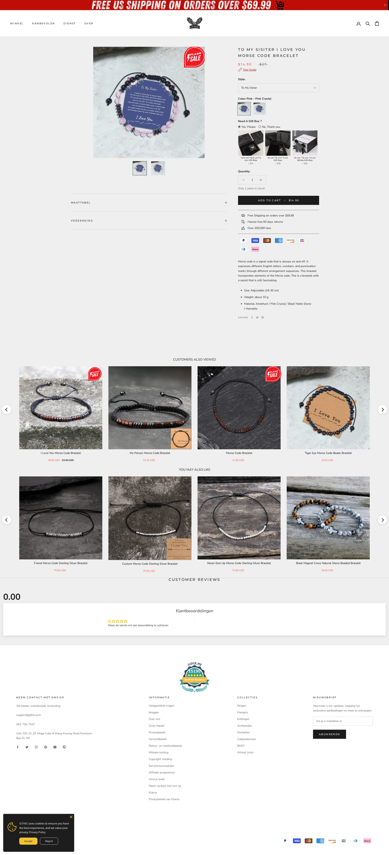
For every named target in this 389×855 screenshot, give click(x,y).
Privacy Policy (37, 832)
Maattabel (81, 202)
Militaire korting (158, 752)
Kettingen (243, 719)
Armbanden (244, 726)
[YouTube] (54, 746)
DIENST (69, 23)
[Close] (71, 817)
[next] (382, 409)
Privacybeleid (157, 732)
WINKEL (17, 23)
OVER (89, 23)
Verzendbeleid (157, 739)
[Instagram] (36, 746)
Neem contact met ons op (165, 786)
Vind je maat (157, 779)
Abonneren (329, 734)
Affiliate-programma (161, 772)
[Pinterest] (262, 317)
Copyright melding (160, 759)
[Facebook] (252, 317)
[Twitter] (257, 317)
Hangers (242, 712)
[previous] (6, 409)
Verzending (82, 220)
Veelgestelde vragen (161, 706)
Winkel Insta (245, 752)
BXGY (241, 746)
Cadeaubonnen (246, 739)
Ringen (241, 706)
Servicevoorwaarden (161, 766)
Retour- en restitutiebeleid (165, 746)
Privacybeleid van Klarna (164, 799)
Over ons (154, 719)
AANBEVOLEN (43, 23)
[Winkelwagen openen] (377, 23)
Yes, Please (248, 127)
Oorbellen (243, 732)
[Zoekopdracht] (368, 23)
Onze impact (156, 726)
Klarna (153, 792)
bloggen (154, 712)
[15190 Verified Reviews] (194, 693)
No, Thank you (271, 127)
